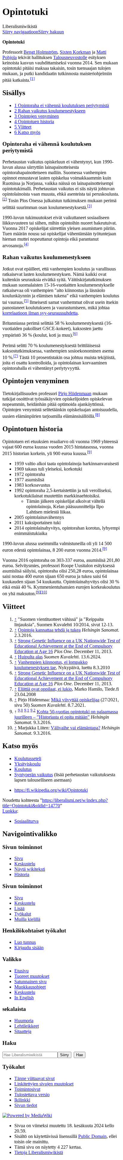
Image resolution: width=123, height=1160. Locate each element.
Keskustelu (24, 863)
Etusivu (21, 970)
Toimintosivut (27, 1089)
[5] (26, 300)
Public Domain (92, 1136)
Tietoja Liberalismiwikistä (38, 1152)
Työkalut (22, 913)
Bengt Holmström (40, 52)
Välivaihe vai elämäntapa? (75, 727)
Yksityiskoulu (27, 763)
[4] (26, 244)
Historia (21, 874)
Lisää (19, 908)
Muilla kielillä (27, 919)
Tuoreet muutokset (31, 976)
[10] (43, 592)
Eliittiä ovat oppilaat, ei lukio (45, 689)
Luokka (9, 810)
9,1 (26, 710)
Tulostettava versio (32, 1094)
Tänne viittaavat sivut (34, 1078)
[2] (4, 199)
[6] (75, 333)
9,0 (20, 710)
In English (24, 997)
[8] (97, 414)
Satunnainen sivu (30, 981)
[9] (89, 452)
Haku (9, 1043)
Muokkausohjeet (30, 986)
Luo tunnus (25, 942)
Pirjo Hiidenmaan (74, 393)
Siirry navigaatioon (20, 31)
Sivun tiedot (25, 1105)
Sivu (18, 858)
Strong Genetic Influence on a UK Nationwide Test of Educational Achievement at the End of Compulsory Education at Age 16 (67, 646)
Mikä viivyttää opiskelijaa (75, 699)
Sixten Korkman (75, 52)
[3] (89, 206)
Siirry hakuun (51, 31)
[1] (32, 78)
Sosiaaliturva (26, 821)
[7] (15, 356)
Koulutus (23, 769)
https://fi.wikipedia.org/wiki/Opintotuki (51, 790)
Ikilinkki (22, 1099)
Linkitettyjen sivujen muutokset (43, 1083)
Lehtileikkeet (26, 1025)
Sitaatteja (22, 1031)
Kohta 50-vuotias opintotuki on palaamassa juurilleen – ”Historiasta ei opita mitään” (66, 714)
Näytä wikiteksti (29, 869)
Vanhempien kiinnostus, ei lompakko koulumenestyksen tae (50, 665)
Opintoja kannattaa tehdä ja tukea (49, 629)
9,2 (33, 710)
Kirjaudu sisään (29, 947)
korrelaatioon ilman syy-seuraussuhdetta (40, 312)
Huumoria (23, 1020)
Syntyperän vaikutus (33, 774)
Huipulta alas (30, 656)
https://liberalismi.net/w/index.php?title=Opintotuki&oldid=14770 (55, 803)
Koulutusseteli (27, 758)
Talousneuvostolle (70, 57)
